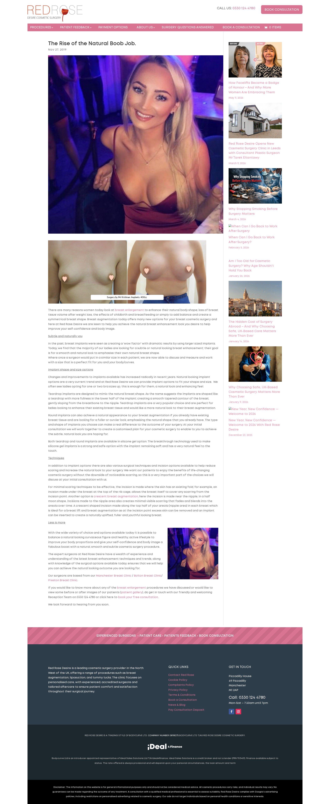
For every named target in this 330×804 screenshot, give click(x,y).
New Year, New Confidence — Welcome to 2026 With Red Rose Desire (254, 425)
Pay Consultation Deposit (186, 710)
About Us (145, 27)
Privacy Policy (178, 690)
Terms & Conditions (181, 695)
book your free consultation (138, 597)
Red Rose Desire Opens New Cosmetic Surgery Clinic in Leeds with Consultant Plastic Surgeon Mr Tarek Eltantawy (255, 150)
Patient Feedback (74, 27)
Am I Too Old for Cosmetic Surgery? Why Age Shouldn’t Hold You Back (251, 266)
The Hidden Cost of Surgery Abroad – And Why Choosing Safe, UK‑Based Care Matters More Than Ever (252, 329)
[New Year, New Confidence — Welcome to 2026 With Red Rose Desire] (255, 411)
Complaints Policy (181, 685)
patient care (150, 635)
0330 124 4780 (244, 8)
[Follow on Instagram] (238, 711)
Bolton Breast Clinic (147, 575)
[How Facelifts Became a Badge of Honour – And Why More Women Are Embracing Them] (255, 60)
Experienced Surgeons (116, 635)
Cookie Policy (177, 680)
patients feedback (180, 635)
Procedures (40, 27)
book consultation (216, 635)
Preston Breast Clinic (62, 580)
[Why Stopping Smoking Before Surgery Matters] (255, 186)
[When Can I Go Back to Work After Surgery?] (255, 228)
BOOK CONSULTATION (282, 9)
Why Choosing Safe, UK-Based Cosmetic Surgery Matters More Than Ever (254, 392)
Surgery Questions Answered (188, 27)
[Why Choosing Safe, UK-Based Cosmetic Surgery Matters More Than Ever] (255, 364)
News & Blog (176, 705)
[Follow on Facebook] (231, 711)
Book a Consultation (241, 27)
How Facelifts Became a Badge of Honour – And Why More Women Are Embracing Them (254, 88)
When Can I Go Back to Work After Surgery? (251, 239)
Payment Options (113, 27)
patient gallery (131, 592)
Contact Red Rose (181, 675)
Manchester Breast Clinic (113, 575)
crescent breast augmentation (116, 496)
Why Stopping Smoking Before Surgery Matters (253, 211)
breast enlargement (129, 310)
